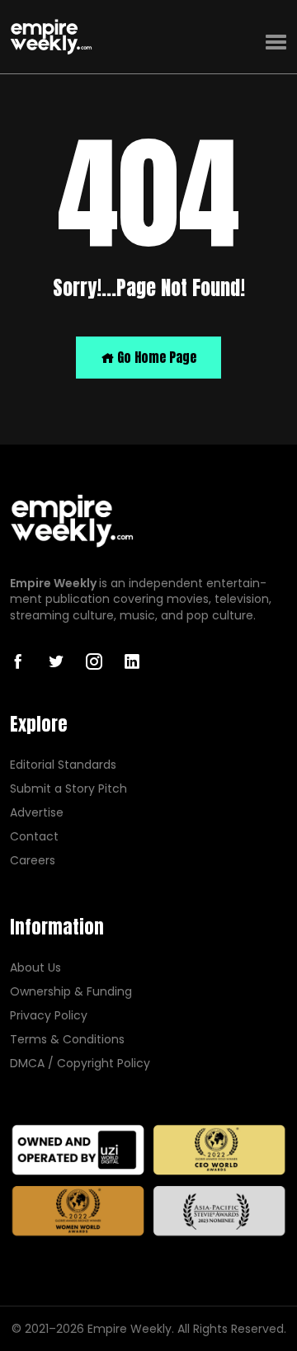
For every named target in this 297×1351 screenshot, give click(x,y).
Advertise (37, 813)
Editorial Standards (63, 765)
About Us (35, 968)
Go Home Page (155, 357)
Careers (32, 861)
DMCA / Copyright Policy (80, 1064)
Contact (34, 837)
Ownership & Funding (71, 992)
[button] (276, 42)
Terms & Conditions (67, 1040)
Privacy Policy (48, 1016)
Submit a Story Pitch (68, 789)
